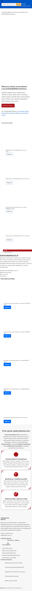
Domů (3, 12)
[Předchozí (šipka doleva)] (2, 295)
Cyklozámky (21, 111)
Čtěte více (9, 154)
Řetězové (18, 113)
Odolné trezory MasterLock (9, 550)
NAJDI (18, 4)
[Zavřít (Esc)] (27, 1)
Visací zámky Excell (7, 548)
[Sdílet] (23, 1)
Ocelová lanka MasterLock (9, 553)
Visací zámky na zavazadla (9, 557)
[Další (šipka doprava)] (29, 295)
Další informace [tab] (8, 252)
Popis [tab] (5, 250)
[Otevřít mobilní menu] (2, 1)
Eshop (6, 12)
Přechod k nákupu (8, 105)
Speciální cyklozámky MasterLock (11, 555)
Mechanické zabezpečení (8, 113)
